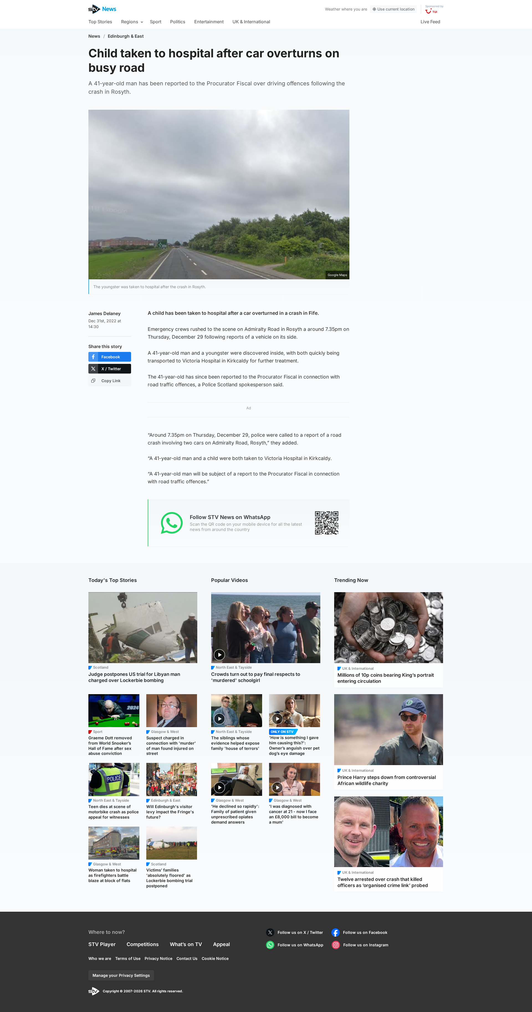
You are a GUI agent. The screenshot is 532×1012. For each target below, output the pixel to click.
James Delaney (104, 313)
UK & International (251, 21)
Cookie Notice (215, 958)
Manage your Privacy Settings (121, 975)
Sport (155, 21)
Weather (332, 9)
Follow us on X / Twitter (300, 932)
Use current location (396, 9)
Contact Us (187, 958)
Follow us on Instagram (365, 944)
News (94, 36)
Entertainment (209, 21)
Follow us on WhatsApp (300, 944)
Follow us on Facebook (365, 932)
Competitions (143, 944)
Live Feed (430, 21)
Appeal (221, 944)
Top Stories (100, 21)
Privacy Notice (158, 958)
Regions (129, 21)
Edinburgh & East (126, 36)
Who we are (99, 958)
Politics (177, 21)
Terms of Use (127, 958)
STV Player (102, 944)
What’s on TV (186, 944)
